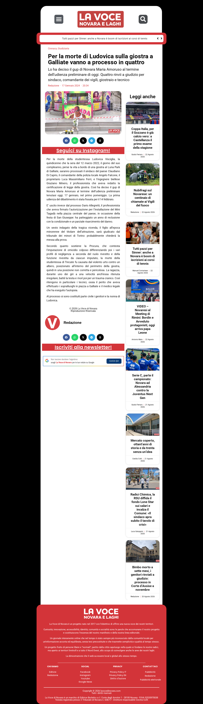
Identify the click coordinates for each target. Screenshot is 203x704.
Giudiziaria (63, 48)
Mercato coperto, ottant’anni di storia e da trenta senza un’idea (143, 446)
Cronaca (52, 48)
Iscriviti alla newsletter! (83, 347)
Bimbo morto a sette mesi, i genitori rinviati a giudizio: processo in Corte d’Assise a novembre (142, 578)
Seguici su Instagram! (83, 150)
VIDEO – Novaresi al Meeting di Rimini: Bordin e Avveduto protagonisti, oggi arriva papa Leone (142, 319)
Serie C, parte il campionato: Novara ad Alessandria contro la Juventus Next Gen (142, 387)
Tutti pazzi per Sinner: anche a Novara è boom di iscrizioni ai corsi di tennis (86, 38)
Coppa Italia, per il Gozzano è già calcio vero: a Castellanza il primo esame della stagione (142, 138)
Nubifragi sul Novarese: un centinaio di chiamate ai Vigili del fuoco (142, 198)
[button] (58, 19)
